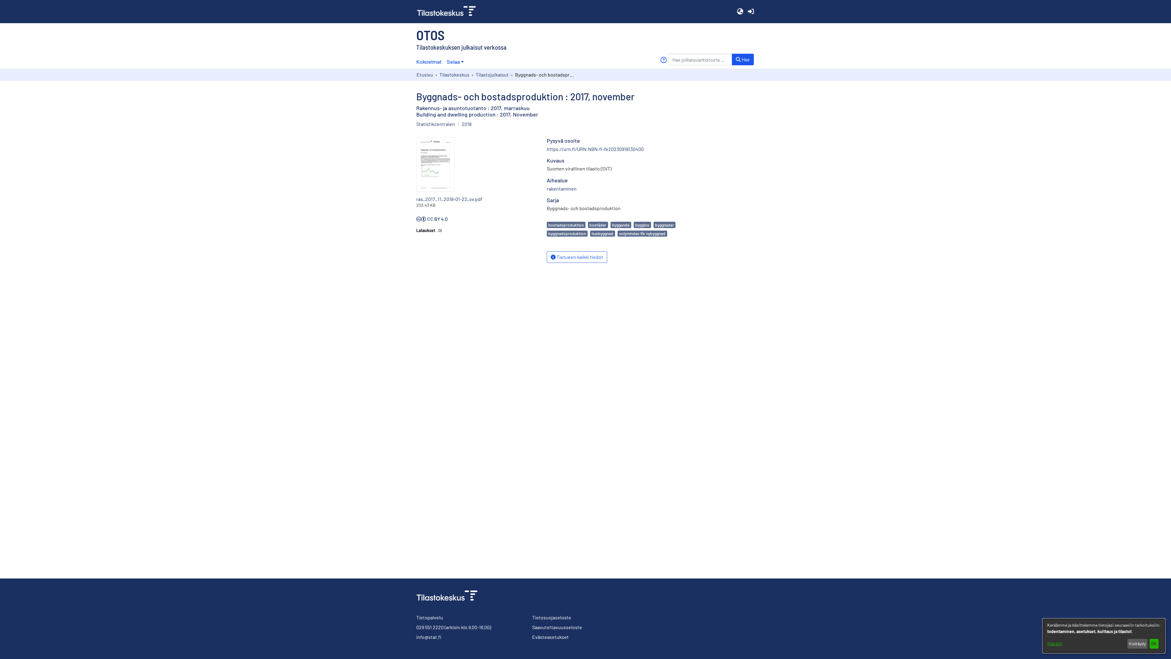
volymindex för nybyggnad (642, 233)
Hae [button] (745, 59)
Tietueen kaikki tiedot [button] (579, 257)
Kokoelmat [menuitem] (429, 61)
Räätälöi (1054, 643)
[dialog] (1104, 636)
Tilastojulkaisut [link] (492, 74)
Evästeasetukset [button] (550, 637)
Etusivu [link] (425, 74)
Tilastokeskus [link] (454, 74)
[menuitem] (455, 61)
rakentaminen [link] (562, 189)
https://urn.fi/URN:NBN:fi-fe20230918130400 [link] (595, 149)
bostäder (597, 224)
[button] (740, 11)
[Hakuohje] (663, 60)
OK (1154, 643)
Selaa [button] (453, 61)
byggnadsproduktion (567, 233)
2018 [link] (466, 124)
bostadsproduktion (566, 224)
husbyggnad (602, 233)
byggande (620, 224)
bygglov (642, 224)
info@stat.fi (428, 637)
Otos (430, 35)
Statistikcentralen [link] (435, 124)
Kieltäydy (1137, 643)
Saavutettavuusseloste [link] (557, 627)
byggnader (664, 224)
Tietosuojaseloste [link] (551, 617)
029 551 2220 (430, 627)
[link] (449, 11)
